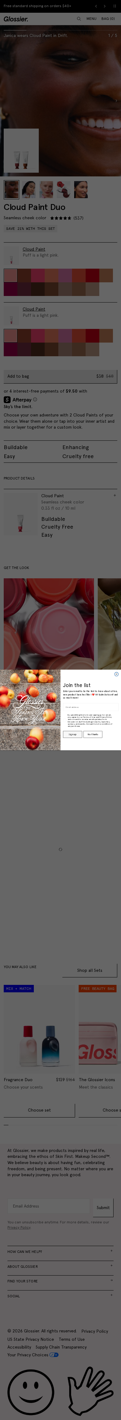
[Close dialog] (116, 674)
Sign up (72, 734)
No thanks (92, 734)
